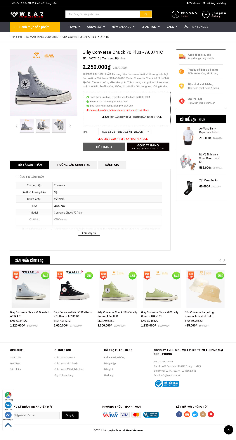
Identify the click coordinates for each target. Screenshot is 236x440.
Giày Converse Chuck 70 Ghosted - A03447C (30, 314)
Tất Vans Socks (208, 180)
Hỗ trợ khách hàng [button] (118, 350)
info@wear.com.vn (171, 375)
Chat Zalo (8, 410)
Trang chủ (15, 357)
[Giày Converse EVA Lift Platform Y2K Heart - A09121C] (74, 289)
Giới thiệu (15, 363)
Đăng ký (108, 369)
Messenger (8, 420)
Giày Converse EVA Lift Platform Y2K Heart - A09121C (73, 314)
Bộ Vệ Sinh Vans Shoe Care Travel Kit (209, 158)
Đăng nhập (110, 363)
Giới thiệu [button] (17, 350)
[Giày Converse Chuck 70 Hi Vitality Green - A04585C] (118, 289)
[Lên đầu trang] (228, 429)
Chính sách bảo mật (64, 357)
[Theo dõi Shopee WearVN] (187, 414)
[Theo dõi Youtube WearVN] (211, 414)
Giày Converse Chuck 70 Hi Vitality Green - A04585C (118, 314)
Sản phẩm (15, 369)
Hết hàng (104, 147)
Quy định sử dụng (63, 375)
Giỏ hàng (109, 375)
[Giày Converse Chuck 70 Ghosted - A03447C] (30, 289)
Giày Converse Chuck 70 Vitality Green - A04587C (159, 314)
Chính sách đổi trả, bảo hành (69, 369)
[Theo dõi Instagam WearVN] (203, 414)
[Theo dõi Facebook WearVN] (179, 414)
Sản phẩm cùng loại (29, 260)
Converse (59, 185)
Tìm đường (8, 400)
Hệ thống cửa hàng (215, 3)
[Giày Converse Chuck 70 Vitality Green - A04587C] (161, 289)
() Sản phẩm (218, 15)
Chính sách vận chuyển (66, 363)
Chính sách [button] (62, 350)
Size (85, 132)
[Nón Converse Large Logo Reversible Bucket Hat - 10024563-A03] (205, 289)
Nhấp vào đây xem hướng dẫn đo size (132, 117)
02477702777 (189, 12)
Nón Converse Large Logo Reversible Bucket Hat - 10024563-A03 (200, 314)
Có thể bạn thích (192, 119)
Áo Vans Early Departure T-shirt (209, 130)
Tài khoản (194, 3)
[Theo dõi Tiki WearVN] (195, 414)
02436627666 (189, 370)
